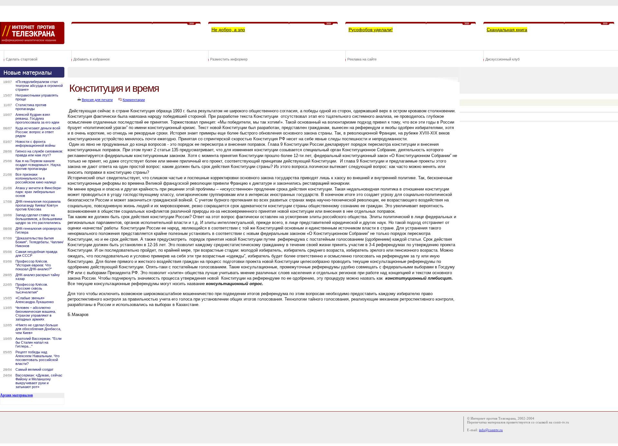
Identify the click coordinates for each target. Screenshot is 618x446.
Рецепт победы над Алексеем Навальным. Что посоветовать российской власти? (37, 358)
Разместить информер (229, 59)
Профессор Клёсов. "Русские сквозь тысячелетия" (31, 288)
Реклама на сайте (362, 59)
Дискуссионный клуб (502, 59)
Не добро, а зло (228, 29)
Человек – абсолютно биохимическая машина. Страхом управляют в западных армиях (35, 313)
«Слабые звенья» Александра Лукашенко (34, 300)
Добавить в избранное (91, 59)
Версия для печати (97, 100)
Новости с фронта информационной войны (35, 143)
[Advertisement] (185, 331)
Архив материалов (16, 395)
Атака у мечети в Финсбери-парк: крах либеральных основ (38, 192)
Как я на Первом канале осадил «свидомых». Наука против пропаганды (38, 165)
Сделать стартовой (21, 59)
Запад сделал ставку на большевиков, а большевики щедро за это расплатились (38, 219)
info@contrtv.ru (491, 430)
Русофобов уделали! (371, 29)
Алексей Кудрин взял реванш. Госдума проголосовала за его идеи (37, 118)
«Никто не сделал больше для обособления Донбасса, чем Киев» (38, 329)
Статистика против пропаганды (30, 107)
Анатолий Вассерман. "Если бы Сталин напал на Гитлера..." (38, 342)
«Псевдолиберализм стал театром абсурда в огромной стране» (39, 85)
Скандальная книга (507, 29)
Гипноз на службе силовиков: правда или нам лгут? (39, 153)
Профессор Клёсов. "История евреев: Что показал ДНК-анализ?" (33, 265)
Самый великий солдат (34, 369)
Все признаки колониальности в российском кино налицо (35, 178)
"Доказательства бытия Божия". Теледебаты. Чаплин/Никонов (39, 242)
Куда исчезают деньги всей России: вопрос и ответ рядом (37, 132)
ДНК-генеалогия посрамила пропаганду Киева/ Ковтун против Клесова (38, 205)
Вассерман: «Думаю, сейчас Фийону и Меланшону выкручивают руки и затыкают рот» (38, 381)
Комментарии (134, 100)
